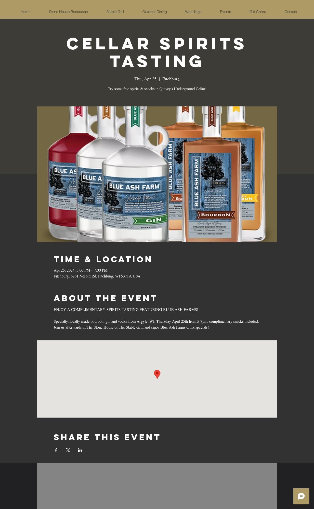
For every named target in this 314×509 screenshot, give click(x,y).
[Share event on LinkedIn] (80, 450)
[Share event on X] (68, 450)
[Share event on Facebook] (56, 450)
